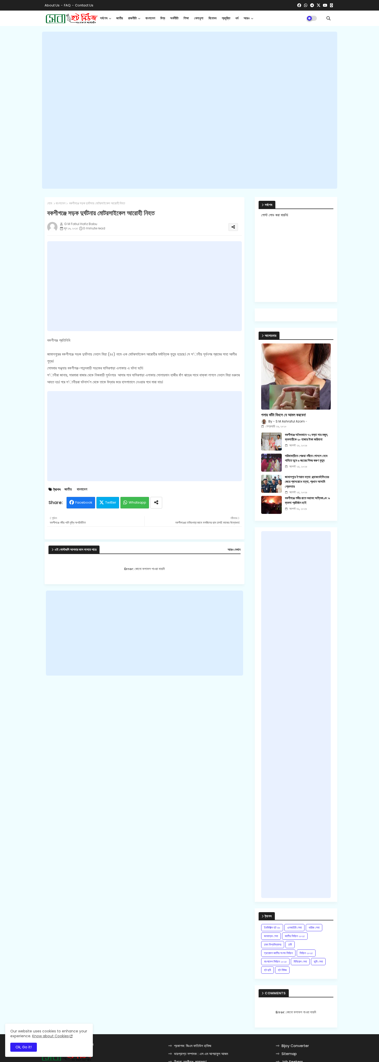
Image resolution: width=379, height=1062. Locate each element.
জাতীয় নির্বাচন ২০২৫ (295, 936)
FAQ (67, 5)
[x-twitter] (318, 5)
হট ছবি (267, 970)
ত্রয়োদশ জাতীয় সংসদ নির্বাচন (278, 953)
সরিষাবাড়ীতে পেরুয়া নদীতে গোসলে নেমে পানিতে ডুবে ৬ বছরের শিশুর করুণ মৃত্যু (306, 458)
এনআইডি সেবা (294, 927)
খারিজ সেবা (314, 927)
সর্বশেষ (104, 18)
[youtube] (325, 5)
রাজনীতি (132, 18)
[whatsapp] (305, 5)
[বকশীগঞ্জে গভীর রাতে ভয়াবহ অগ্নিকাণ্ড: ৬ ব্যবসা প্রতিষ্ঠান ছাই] (271, 505)
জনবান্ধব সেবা (271, 936)
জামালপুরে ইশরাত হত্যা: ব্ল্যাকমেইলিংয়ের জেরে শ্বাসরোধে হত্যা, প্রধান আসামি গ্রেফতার (307, 482)
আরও (247, 18)
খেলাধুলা (198, 18)
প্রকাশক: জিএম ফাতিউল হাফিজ (192, 1045)
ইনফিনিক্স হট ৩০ (272, 927)
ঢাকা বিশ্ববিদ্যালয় (272, 944)
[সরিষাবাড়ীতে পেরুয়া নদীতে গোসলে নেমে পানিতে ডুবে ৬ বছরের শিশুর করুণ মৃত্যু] (271, 463)
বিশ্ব (162, 18)
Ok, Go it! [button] (23, 1047)
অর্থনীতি (174, 18)
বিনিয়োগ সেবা (300, 961)
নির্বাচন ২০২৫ (306, 953)
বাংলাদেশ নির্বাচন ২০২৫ (275, 961)
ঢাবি (290, 944)
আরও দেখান (234, 549)
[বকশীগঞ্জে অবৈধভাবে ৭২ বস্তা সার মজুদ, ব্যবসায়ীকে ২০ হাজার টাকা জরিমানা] (271, 442)
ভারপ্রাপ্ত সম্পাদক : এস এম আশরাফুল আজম (201, 1053)
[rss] (331, 5)
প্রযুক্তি (226, 18)
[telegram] (312, 5)
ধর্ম (236, 18)
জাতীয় (119, 18)
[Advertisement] (189, 110)
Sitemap (289, 1053)
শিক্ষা (186, 18)
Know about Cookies (50, 1036)
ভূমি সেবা (318, 961)
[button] (328, 18)
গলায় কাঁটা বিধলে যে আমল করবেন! (283, 415)
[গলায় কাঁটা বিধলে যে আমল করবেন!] (296, 376)
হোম (49, 203)
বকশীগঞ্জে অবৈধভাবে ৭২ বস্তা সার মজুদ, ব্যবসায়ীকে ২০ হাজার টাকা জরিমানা (306, 437)
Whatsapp (137, 502)
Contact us (84, 5)
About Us (52, 5)
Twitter (110, 502)
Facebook (83, 502)
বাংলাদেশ (150, 18)
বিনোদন (213, 18)
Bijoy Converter (295, 1045)
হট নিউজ (282, 970)
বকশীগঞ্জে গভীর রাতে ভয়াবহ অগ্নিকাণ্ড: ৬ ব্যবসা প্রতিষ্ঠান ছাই (307, 500)
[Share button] (156, 502)
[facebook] (299, 5)
